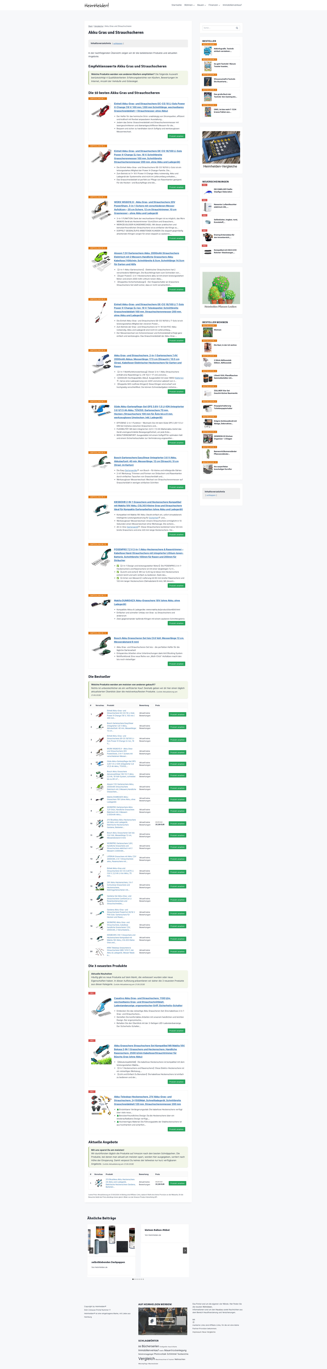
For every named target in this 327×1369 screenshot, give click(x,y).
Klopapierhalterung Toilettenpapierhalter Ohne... (223, 407)
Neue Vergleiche (208, 1332)
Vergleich (146, 1358)
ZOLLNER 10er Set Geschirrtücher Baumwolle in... (225, 391)
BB (139, 1346)
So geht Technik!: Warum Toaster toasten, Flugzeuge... (225, 65)
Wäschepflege (143, 1364)
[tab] (133, 1279)
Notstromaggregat (145, 1354)
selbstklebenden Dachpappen (108, 1262)
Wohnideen (207, 1307)
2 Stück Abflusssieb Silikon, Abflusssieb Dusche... (222, 361)
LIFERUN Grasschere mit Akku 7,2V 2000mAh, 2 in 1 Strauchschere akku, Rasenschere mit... (121, 858)
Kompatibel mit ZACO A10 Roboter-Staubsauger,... (225, 251)
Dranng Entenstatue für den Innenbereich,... (224, 236)
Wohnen (217, 330)
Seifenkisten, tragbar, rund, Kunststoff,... (226, 220)
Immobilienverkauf (232, 5)
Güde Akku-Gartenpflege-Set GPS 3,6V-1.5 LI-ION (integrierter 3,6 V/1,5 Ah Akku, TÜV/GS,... (121, 763)
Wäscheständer (153, 1364)
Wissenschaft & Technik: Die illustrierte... (224, 80)
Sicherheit (153, 518)
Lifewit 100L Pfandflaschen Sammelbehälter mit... (226, 376)
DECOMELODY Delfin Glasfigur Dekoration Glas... (223, 190)
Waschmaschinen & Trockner (164, 1359)
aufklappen (117, 43)
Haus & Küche (172, 1347)
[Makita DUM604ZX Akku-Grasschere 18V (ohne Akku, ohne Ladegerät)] (101, 603)
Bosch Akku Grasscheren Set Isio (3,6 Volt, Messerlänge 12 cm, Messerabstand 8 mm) (149, 640)
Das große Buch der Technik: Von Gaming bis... (225, 95)
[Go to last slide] (91, 1250)
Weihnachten (179, 1359)
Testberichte (182, 1354)
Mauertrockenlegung (175, 1350)
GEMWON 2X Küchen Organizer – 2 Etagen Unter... (223, 437)
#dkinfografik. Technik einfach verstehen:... (224, 50)
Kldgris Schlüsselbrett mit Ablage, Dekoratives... (225, 422)
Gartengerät (132, 527)
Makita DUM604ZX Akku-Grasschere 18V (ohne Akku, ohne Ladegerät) (147, 602)
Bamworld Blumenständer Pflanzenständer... (225, 452)
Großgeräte (163, 1347)
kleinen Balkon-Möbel (157, 1230)
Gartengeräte (131, 470)
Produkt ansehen (176, 136)
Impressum (197, 1332)
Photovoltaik (160, 1354)
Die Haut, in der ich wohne (225, 345)
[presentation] (111, 1240)
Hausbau (219, 1309)
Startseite (177, 5)
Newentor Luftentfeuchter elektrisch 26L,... (225, 205)
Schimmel (172, 1354)
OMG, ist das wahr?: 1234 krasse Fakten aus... (225, 110)
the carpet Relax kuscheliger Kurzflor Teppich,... (223, 467)
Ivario (161, 1351)
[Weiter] (185, 1250)
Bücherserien (150, 1346)
